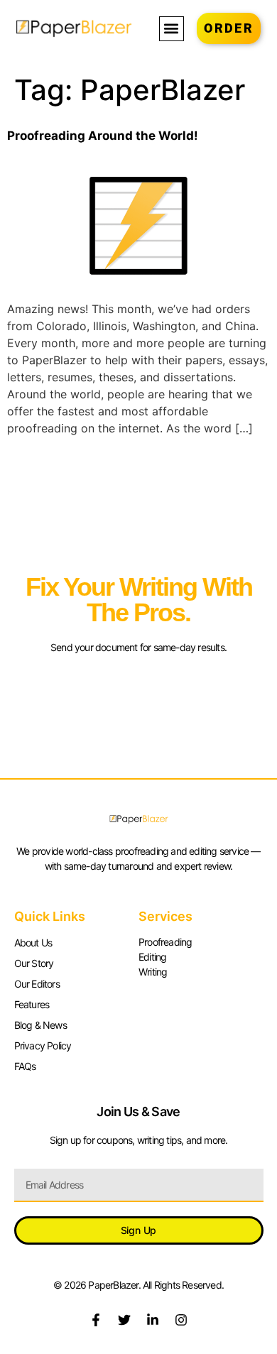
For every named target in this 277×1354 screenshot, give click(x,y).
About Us (33, 943)
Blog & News (40, 1025)
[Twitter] (124, 1320)
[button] (171, 28)
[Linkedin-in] (152, 1320)
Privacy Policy (43, 1045)
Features (32, 1004)
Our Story (34, 963)
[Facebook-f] (95, 1320)
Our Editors (37, 984)
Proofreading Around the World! (102, 136)
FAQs (25, 1066)
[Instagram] (181, 1320)
